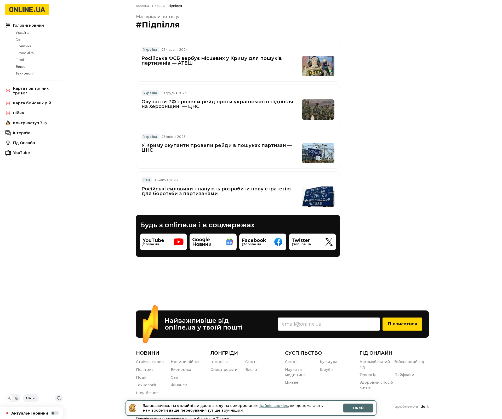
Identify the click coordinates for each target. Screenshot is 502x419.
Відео (21, 66)
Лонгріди (224, 353)
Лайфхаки (404, 374)
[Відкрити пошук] (59, 398)
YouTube (21, 152)
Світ (19, 39)
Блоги (251, 369)
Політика (24, 46)
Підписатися (402, 323)
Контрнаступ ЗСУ (30, 123)
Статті (250, 361)
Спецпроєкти (223, 369)
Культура (328, 361)
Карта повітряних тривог (31, 90)
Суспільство (303, 353)
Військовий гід (409, 361)
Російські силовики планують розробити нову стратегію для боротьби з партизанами (216, 191)
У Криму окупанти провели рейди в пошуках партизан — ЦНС (216, 148)
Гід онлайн (376, 353)
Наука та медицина (295, 372)
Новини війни (185, 361)
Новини (147, 353)
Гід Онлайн (24, 142)
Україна (22, 32)
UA (28, 398)
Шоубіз (327, 369)
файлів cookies (273, 405)
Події (20, 60)
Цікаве (291, 382)
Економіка (25, 53)
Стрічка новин (150, 361)
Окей (358, 408)
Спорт (291, 361)
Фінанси (179, 385)
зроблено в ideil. (412, 407)
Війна (18, 113)
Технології (24, 73)
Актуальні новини (29, 413)
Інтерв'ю (21, 133)
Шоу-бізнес (147, 392)
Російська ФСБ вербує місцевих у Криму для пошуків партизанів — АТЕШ (211, 60)
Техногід (368, 374)
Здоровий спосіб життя (376, 385)
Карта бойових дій (32, 103)
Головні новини (28, 25)
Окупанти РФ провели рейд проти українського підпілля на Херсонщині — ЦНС (217, 104)
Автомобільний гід (375, 364)
